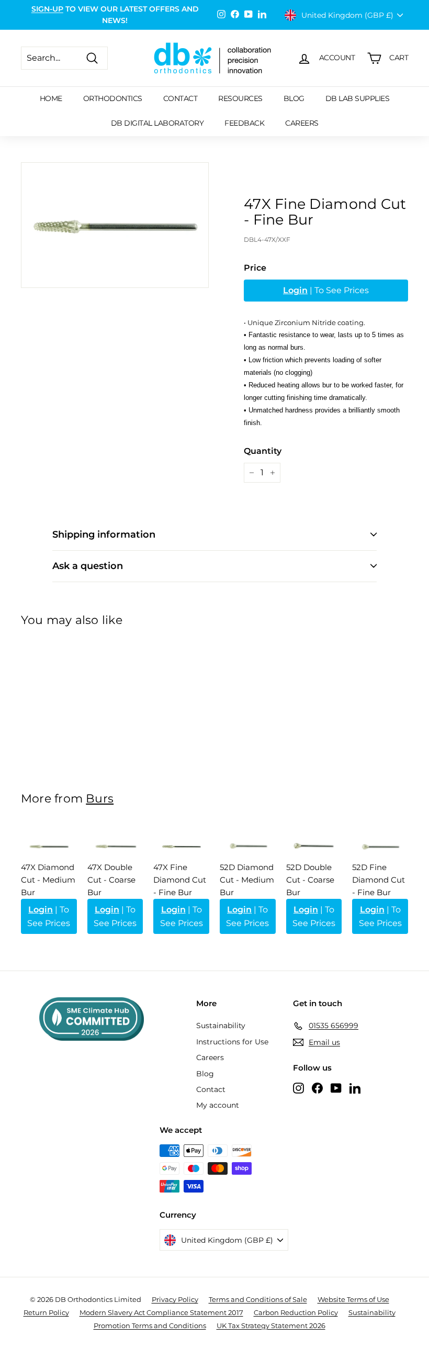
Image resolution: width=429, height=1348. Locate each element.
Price (255, 268)
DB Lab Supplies (357, 98)
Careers (302, 123)
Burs (100, 798)
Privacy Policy (175, 1299)
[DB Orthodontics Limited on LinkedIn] (354, 1088)
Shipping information (103, 534)
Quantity (262, 451)
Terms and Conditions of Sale (258, 1299)
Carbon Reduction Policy (296, 1312)
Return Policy (46, 1312)
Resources (240, 98)
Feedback (244, 123)
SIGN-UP (47, 9)
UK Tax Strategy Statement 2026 (271, 1325)
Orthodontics (112, 98)
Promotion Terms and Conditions (150, 1325)
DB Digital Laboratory (157, 123)
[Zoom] (114, 225)
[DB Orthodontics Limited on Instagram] (298, 1088)
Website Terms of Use (353, 1299)
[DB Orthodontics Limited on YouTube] (336, 1088)
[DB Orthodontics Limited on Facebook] (317, 1088)
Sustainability (220, 1025)
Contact (180, 98)
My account (217, 1105)
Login (295, 290)
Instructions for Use (232, 1041)
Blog (294, 98)
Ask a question (87, 566)
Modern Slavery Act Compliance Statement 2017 (161, 1312)
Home (51, 98)
